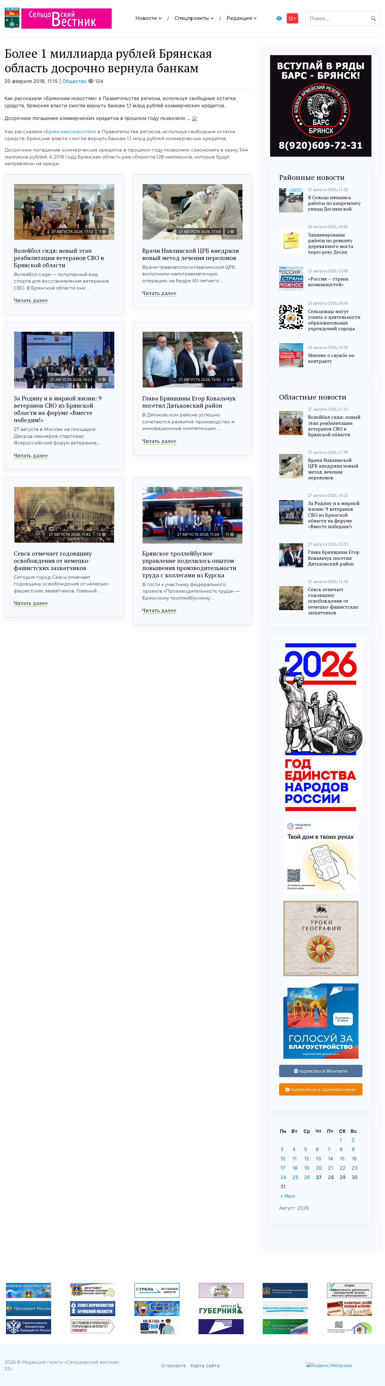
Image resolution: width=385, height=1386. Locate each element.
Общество (74, 81)
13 (318, 1159)
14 (330, 1159)
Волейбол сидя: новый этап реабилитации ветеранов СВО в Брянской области (59, 257)
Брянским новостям (69, 131)
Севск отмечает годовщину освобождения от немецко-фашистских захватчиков (53, 560)
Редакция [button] (239, 18)
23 (355, 1168)
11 (294, 1159)
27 (319, 1177)
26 (307, 1177)
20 (319, 1168)
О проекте (173, 1365)
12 (306, 1159)
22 (343, 1168)
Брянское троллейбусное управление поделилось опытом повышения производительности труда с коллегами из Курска (189, 564)
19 (306, 1168)
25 (295, 1177)
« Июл (287, 1196)
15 (342, 1159)
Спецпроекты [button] (191, 18)
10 (282, 1159)
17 (282, 1168)
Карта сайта (205, 1365)
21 (330, 1168)
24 (283, 1177)
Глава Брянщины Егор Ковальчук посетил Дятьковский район (189, 401)
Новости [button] (146, 18)
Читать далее (31, 300)
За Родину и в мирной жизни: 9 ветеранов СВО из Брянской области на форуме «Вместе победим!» (58, 409)
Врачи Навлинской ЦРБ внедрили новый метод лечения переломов (190, 254)
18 (294, 1168)
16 (354, 1159)
